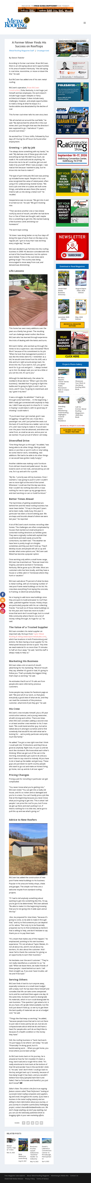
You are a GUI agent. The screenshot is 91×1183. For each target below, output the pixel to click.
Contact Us (74, 1176)
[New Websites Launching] (23, 1144)
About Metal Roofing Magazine (38, 1176)
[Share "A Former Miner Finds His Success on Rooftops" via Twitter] (28, 1123)
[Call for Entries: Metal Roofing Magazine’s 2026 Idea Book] (80, 400)
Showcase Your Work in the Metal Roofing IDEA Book (80, 385)
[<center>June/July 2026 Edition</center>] (63, 307)
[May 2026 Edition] (80, 307)
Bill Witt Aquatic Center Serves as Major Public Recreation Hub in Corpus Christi (63, 385)
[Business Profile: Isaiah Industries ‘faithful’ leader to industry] (35, 1140)
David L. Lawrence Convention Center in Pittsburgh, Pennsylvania (46, 1152)
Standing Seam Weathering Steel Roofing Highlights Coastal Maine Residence (63, 413)
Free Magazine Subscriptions (15, 1176)
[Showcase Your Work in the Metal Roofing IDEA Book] (80, 374)
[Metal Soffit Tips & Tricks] (11, 1140)
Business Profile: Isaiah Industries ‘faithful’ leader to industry (34, 1152)
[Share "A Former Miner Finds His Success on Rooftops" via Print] (41, 1123)
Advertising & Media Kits (59, 1176)
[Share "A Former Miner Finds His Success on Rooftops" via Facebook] (23, 1123)
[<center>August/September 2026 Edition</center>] (80, 278)
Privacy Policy (30, 1179)
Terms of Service (42, 1179)
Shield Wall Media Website (14, 1179)
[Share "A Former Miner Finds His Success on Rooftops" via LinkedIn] (32, 1123)
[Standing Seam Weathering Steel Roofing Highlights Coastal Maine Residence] (63, 400)
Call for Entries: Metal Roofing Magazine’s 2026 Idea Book (80, 412)
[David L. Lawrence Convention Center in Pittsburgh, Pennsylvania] (46, 1140)
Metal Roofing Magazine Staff (21, 50)
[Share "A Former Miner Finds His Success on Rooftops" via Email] (37, 1123)
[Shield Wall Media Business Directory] (63, 278)
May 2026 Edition (79, 318)
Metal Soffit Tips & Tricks (11, 1148)
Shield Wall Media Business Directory (62, 291)
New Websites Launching (23, 1156)
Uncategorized (43, 50)
